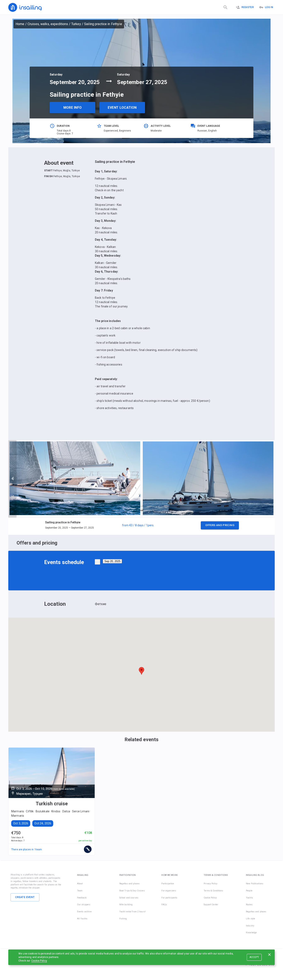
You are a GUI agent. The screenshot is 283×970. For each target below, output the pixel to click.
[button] (141, 526)
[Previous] (12, 479)
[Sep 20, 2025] (97, 562)
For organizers (168, 890)
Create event (25, 897)
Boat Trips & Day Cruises (132, 890)
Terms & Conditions (213, 890)
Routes (249, 904)
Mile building (126, 904)
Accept (254, 957)
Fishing (123, 918)
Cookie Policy (39, 960)
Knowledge (251, 932)
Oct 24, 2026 (42, 823)
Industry (250, 925)
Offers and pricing (219, 525)
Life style (250, 918)
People (249, 890)
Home (20, 24)
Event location (122, 108)
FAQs (164, 904)
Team (80, 890)
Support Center (211, 904)
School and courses (128, 897)
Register (248, 7)
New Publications (254, 883)
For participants (169, 897)
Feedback (82, 897)
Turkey (76, 24)
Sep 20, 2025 (112, 561)
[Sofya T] (88, 849)
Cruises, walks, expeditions (48, 24)
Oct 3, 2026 (20, 823)
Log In (269, 7)
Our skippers (84, 904)
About (80, 883)
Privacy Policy (210, 883)
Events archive (84, 911)
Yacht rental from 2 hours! (132, 911)
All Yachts (82, 918)
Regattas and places (129, 883)
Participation (167, 883)
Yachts (249, 897)
